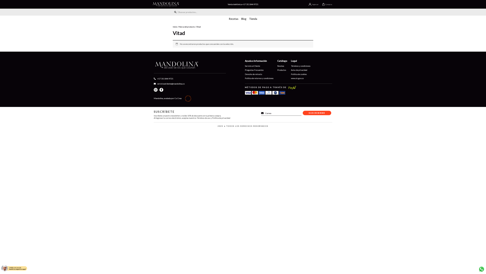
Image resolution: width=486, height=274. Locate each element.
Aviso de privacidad (299, 70)
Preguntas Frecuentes (254, 70)
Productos (281, 70)
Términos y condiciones (300, 66)
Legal (294, 60)
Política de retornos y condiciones (259, 78)
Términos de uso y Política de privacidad (213, 118)
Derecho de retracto (253, 74)
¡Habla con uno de (17, 268)
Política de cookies (299, 74)
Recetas (280, 66)
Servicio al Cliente (252, 66)
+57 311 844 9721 (250, 4)
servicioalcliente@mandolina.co (171, 83)
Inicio (175, 27)
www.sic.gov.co (297, 78)
